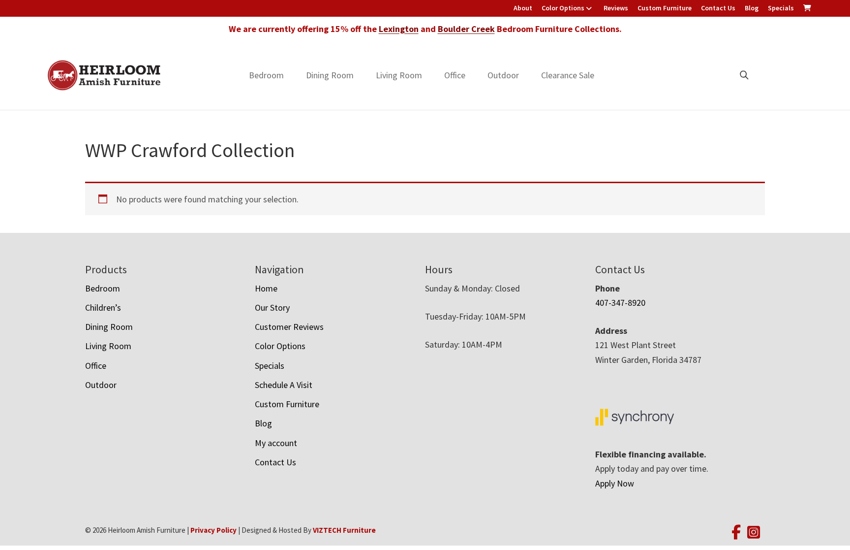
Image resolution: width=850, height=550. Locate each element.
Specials (781, 7)
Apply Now (614, 483)
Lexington (399, 28)
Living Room (399, 75)
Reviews (616, 7)
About (523, 7)
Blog (752, 7)
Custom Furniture (665, 7)
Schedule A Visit (283, 384)
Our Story (272, 307)
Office (454, 75)
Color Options (563, 7)
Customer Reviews (289, 326)
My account (276, 443)
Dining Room (330, 75)
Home (266, 288)
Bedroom (266, 75)
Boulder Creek (466, 28)
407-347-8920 (620, 302)
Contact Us (718, 7)
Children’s (103, 307)
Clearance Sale (567, 75)
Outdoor (503, 75)
